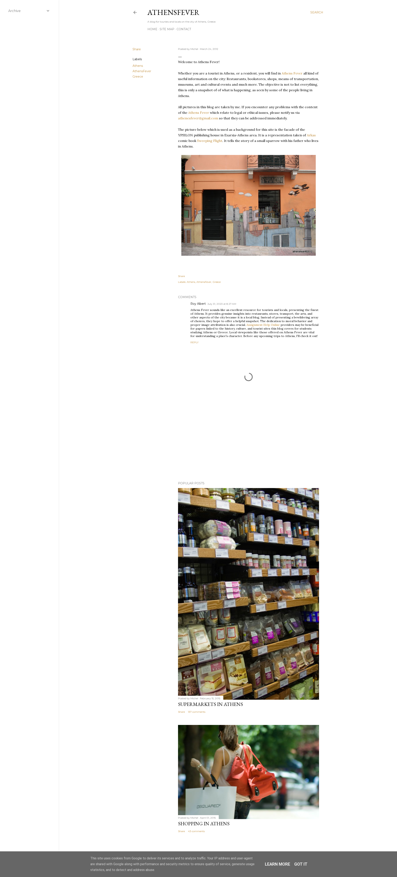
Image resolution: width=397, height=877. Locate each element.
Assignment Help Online (263, 325)
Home (152, 29)
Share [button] (137, 49)
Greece (138, 76)
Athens (138, 66)
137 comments (196, 711)
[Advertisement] (248, 442)
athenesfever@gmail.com (198, 118)
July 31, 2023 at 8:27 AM (221, 303)
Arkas (311, 135)
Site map (167, 29)
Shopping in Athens (204, 823)
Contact (184, 29)
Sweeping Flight (209, 141)
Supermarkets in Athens (210, 704)
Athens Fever (292, 73)
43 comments (196, 831)
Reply (194, 342)
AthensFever (173, 12)
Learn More (277, 864)
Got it (300, 864)
